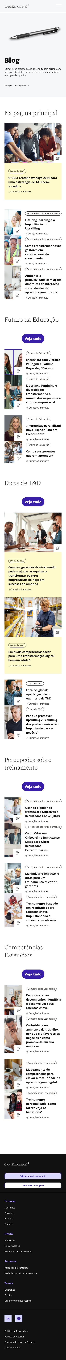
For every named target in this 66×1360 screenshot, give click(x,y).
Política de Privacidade (16, 1331)
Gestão (8, 1295)
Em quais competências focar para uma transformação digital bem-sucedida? (31, 656)
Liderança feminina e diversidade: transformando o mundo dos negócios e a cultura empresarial (43, 394)
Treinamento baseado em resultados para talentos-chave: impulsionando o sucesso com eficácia (42, 912)
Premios (8, 1218)
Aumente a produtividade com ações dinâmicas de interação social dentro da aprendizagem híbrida (43, 284)
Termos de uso (12, 1347)
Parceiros (10, 1261)
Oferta (8, 1234)
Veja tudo (33, 338)
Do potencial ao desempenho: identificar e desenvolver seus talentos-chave (44, 1001)
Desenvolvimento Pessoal (18, 1300)
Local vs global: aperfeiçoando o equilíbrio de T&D (38, 694)
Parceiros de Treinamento (18, 1251)
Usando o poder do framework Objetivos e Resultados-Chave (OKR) (42, 812)
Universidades (12, 1245)
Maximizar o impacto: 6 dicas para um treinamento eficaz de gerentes (42, 880)
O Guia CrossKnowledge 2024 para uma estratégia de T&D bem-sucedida (32, 182)
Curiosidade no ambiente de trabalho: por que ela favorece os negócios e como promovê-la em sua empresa (43, 1035)
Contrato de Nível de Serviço (19, 1342)
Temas (8, 1283)
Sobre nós (9, 1207)
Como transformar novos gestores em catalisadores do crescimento (43, 252)
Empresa (10, 1201)
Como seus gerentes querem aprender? (40, 453)
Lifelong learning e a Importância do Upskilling (40, 224)
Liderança (9, 1289)
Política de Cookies (14, 1336)
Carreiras (9, 1213)
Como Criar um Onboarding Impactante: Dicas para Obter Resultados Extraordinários (43, 841)
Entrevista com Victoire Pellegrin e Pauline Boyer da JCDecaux (43, 364)
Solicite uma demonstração (33, 1176)
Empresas (9, 1240)
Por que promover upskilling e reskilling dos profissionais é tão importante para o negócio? (42, 724)
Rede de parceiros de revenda (20, 1273)
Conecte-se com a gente (33, 1185)
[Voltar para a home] (16, 5)
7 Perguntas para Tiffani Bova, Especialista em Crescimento (43, 430)
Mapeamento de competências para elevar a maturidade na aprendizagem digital (43, 1076)
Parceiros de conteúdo (16, 1267)
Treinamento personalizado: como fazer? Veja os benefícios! (41, 1106)
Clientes (8, 1224)
